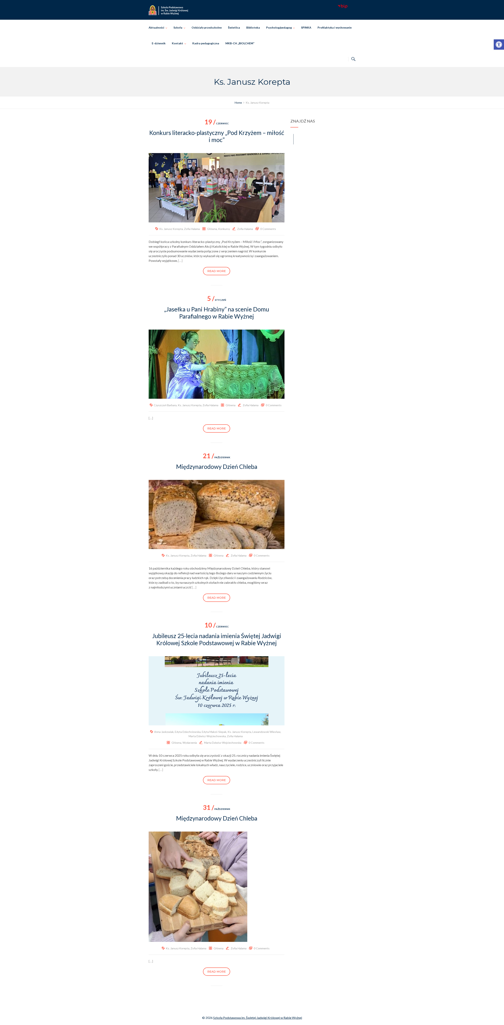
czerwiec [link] (217, 123)
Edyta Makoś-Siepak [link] (214, 731)
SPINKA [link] (306, 27)
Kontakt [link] (177, 43)
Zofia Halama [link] (192, 228)
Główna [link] (212, 228)
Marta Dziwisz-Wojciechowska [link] (207, 736)
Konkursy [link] (224, 228)
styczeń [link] (216, 299)
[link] (499, 44)
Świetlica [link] (234, 27)
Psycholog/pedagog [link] (279, 27)
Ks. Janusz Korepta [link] (171, 228)
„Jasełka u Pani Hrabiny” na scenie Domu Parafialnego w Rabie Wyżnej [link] (216, 313)
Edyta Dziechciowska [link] (188, 731)
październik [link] (216, 457)
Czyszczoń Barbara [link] (165, 405)
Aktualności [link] (156, 27)
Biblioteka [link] (253, 27)
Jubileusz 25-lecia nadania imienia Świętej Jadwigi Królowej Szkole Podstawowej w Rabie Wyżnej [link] (216, 639)
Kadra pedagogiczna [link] (205, 43)
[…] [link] (180, 260)
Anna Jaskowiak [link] (164, 731)
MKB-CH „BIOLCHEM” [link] (239, 43)
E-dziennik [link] (159, 43)
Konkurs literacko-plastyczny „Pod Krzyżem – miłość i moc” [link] (216, 136)
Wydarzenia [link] (190, 742)
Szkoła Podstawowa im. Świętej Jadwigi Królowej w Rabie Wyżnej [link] (257, 1017)
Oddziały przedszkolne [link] (207, 27)
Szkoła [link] (177, 27)
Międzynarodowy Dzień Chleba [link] (216, 466)
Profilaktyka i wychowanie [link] (335, 27)
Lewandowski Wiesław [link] (266, 731)
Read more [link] (216, 271)
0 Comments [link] (268, 228)
